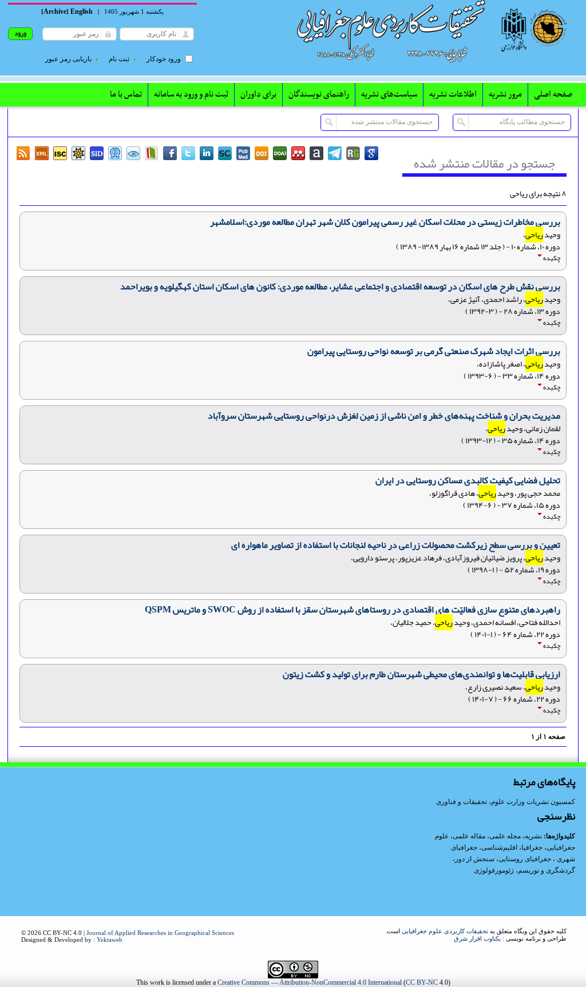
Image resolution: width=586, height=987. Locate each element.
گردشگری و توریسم (546, 870)
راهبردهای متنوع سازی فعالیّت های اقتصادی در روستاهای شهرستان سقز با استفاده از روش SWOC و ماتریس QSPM (352, 609)
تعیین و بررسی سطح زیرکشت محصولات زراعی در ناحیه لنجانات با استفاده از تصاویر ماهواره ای (395, 545)
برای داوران (258, 94)
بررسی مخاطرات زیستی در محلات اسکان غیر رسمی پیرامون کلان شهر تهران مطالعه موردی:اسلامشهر (385, 222)
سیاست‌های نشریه (389, 94)
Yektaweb (109, 939)
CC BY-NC (422, 982)
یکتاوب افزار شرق (477, 938)
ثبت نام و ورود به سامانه (191, 94)
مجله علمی (505, 836)
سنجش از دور (474, 859)
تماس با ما (126, 94)
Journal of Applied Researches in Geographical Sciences (160, 932)
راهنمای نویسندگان (318, 94)
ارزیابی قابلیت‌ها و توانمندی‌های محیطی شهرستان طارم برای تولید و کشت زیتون (421, 674)
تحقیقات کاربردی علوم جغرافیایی (445, 931)
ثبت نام (119, 59)
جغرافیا (532, 847)
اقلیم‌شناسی (499, 847)
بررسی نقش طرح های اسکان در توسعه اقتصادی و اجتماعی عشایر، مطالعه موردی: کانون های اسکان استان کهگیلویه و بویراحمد (340, 286)
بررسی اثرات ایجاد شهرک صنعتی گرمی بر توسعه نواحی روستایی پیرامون (433, 351)
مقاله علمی (469, 836)
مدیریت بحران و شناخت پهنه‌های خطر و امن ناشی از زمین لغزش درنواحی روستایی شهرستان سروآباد (384, 416)
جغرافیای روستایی (524, 859)
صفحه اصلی (553, 94)
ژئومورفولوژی (495, 870)
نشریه (533, 836)
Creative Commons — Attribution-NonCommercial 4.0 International (309, 982)
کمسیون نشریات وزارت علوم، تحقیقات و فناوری (505, 802)
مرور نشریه (505, 94)
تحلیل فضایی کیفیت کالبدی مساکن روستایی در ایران (467, 480)
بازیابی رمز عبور (68, 59)
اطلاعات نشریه (453, 94)
